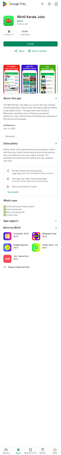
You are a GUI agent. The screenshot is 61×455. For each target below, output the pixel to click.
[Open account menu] (56, 4)
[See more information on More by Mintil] (55, 227)
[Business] (10, 136)
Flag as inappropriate (16, 267)
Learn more (16, 173)
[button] (13, 35)
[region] (30, 33)
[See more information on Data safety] (55, 143)
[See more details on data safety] (13, 192)
